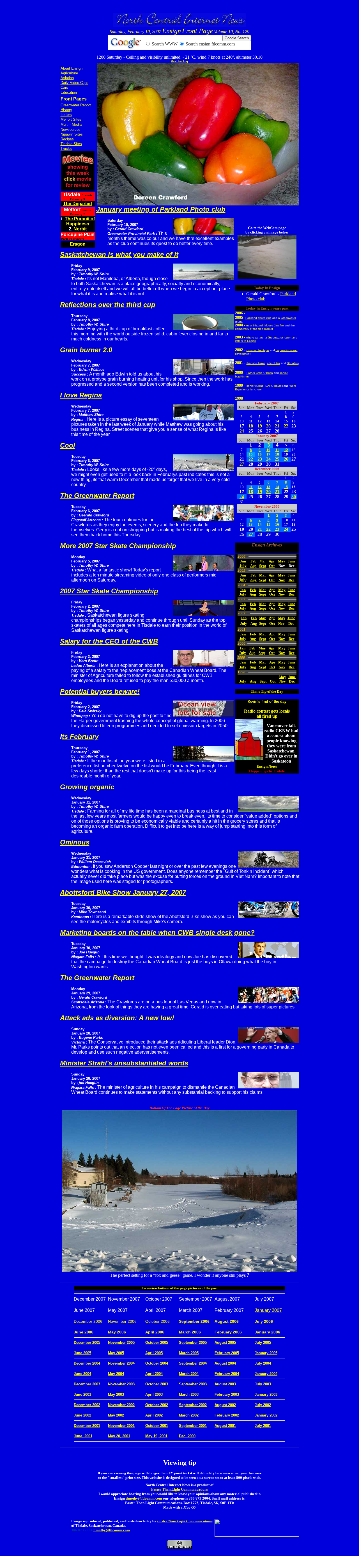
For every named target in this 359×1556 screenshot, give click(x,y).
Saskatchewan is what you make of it (119, 254)
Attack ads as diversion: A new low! (117, 1018)
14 (277, 487)
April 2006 (154, 1332)
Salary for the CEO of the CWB (109, 641)
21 (277, 426)
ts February (80, 736)
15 (251, 454)
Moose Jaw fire (274, 325)
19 (259, 426)
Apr (272, 561)
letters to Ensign (245, 340)
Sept (262, 566)
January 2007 (268, 1310)
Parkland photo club (258, 317)
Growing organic (87, 787)
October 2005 (156, 1342)
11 (277, 450)
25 (277, 459)
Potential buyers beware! (100, 691)
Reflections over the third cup (107, 304)
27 (242, 464)
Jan (243, 561)
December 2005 (87, 1342)
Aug (253, 566)
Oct (272, 566)
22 (286, 426)
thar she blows (256, 363)
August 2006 (227, 1321)
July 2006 (264, 1321)
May (281, 561)
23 (259, 459)
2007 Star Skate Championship (109, 591)
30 (293, 496)
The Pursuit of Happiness (80, 221)
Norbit (80, 228)
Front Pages (74, 99)
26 (286, 459)
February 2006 (228, 1332)
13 (268, 487)
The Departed (77, 203)
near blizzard (254, 325)
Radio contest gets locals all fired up (267, 713)
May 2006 (117, 1332)
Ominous (74, 842)
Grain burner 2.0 (86, 350)
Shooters (293, 363)
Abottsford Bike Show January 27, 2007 (123, 892)
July (243, 566)
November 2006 (122, 1321)
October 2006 (157, 1321)
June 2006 (83, 1332)
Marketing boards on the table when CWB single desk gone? (157, 932)
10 (268, 450)
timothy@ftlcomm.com (144, 1498)
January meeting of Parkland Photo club (160, 209)
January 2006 (267, 1332)
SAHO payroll (274, 385)
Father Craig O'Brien (260, 372)
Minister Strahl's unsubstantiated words (124, 1063)
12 (286, 450)
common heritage (258, 350)
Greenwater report (279, 337)
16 (260, 454)
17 (268, 454)
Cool (67, 445)
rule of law (273, 363)
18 (250, 426)
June (291, 561)
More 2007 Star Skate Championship (118, 546)
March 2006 (190, 1332)
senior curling (255, 385)
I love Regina (81, 395)
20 (268, 426)
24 (242, 431)
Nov (282, 580)
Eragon (78, 244)
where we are (255, 337)
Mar (262, 561)
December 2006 (88, 1321)
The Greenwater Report (97, 495)
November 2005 (121, 1342)
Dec (291, 580)
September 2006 (194, 1321)
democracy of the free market (254, 328)
